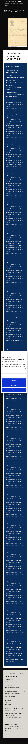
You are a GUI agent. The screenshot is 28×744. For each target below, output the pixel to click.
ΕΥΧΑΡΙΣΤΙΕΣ (8, 733)
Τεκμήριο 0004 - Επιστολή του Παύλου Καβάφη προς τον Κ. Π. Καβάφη (14, 121)
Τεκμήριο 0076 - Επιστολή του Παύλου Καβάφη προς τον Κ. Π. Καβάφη (14, 539)
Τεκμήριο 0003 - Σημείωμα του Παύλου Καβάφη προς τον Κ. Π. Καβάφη (14, 116)
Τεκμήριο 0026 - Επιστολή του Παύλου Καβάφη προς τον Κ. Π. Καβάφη (14, 249)
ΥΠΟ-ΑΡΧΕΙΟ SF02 (12, 70)
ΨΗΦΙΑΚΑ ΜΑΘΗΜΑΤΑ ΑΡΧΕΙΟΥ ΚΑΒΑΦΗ (15, 691)
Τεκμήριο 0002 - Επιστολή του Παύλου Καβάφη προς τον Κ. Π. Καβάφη (14, 110)
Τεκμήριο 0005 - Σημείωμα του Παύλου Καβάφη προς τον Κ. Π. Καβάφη (14, 127)
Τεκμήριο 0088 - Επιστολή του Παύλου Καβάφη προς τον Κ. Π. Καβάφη (14, 603)
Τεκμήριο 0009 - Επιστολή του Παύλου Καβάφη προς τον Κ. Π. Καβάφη (14, 150)
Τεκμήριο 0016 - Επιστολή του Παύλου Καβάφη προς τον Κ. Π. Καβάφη (14, 191)
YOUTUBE (7, 702)
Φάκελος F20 (9, 85)
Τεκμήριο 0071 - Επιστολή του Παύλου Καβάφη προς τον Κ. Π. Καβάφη (14, 510)
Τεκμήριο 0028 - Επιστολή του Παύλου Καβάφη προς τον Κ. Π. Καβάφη (14, 261)
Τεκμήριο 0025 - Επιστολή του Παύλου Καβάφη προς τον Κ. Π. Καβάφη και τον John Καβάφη (14, 243)
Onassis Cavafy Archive (13, 1)
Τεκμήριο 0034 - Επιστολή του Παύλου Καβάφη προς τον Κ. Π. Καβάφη (14, 295)
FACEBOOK (8, 700)
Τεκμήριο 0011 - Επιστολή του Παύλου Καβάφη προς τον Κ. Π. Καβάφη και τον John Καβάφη (14, 162)
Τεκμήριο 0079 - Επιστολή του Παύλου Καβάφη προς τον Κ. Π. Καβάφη (14, 556)
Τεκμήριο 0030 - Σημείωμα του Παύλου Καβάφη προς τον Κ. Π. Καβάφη (14, 272)
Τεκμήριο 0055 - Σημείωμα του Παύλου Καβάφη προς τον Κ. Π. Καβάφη (14, 417)
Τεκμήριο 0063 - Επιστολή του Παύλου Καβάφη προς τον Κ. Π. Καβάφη (14, 464)
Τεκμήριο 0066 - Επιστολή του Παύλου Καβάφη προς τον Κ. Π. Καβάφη (14, 481)
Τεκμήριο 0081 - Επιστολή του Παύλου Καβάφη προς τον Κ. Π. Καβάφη (14, 562)
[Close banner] (25, 352)
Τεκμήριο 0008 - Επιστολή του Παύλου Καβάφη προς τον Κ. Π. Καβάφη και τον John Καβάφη (14, 145)
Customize (21, 376)
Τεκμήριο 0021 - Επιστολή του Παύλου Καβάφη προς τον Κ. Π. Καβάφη (14, 220)
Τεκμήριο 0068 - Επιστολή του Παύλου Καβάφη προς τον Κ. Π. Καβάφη (14, 493)
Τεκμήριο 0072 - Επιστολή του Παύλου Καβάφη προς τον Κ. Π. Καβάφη (14, 516)
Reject (14, 389)
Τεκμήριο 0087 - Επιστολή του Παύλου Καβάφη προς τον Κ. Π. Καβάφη (14, 597)
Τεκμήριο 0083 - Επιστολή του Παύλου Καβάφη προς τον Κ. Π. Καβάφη (14, 574)
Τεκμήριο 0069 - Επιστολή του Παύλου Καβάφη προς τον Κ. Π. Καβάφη (14, 498)
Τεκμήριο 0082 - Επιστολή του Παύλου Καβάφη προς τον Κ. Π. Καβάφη (14, 568)
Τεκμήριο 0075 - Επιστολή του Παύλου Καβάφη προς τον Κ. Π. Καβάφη (14, 533)
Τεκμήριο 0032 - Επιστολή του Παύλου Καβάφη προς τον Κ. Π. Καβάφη (14, 284)
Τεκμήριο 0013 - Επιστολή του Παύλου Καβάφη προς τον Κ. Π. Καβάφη (14, 174)
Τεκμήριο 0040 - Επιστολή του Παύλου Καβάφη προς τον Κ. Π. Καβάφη (14, 330)
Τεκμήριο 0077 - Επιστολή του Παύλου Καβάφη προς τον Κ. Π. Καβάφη (14, 545)
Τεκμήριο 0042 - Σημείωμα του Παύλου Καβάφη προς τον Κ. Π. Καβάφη (14, 342)
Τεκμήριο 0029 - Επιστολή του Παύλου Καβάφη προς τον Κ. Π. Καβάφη (14, 266)
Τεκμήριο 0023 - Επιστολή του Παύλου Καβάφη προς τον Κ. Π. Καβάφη (14, 232)
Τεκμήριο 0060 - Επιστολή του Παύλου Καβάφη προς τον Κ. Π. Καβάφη (14, 446)
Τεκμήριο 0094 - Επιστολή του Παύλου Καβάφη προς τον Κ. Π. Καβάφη (14, 638)
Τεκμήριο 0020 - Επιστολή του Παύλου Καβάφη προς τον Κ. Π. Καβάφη (14, 214)
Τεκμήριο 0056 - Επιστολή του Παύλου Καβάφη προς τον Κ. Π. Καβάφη (14, 423)
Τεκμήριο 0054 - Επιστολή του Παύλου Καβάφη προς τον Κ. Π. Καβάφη (14, 411)
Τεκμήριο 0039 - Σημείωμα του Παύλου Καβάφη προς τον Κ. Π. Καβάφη (14, 324)
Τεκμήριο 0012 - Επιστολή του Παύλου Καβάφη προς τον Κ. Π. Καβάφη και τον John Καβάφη (14, 168)
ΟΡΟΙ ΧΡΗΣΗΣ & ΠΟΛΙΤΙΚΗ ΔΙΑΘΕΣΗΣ (14, 728)
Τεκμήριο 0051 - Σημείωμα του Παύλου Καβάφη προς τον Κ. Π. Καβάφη (14, 394)
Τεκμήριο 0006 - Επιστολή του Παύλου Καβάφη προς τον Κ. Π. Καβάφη (14, 133)
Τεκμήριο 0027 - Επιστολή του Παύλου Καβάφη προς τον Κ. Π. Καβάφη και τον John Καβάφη (14, 255)
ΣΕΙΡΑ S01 (9, 75)
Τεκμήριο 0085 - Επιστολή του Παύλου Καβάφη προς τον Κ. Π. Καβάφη (14, 585)
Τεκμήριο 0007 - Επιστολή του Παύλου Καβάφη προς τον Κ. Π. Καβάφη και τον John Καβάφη (14, 139)
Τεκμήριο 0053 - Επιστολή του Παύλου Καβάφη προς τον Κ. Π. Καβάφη (14, 406)
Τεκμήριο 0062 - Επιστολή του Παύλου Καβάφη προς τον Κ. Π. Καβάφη (14, 458)
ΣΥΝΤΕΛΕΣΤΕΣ (8, 730)
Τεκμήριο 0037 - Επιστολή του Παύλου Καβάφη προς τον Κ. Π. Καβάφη (14, 313)
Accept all (14, 380)
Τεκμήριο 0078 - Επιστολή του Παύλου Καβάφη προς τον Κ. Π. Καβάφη (14, 551)
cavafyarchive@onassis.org (14, 687)
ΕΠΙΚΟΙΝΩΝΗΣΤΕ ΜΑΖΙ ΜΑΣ (12, 735)
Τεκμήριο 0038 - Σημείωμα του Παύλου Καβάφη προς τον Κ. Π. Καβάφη (14, 319)
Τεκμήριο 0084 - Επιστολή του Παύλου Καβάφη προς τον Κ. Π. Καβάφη (14, 580)
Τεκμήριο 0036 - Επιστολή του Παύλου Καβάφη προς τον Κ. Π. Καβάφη (14, 307)
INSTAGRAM (8, 704)
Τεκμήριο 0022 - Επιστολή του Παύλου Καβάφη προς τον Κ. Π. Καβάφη (14, 226)
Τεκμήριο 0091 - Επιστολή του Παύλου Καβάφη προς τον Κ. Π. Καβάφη (14, 620)
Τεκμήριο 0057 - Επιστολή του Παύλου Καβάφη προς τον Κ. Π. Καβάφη (14, 429)
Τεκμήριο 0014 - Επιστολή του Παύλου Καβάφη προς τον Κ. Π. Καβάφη (14, 179)
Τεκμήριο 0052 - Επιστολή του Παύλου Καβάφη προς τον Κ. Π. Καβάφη (14, 400)
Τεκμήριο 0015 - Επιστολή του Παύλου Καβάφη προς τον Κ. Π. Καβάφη (14, 185)
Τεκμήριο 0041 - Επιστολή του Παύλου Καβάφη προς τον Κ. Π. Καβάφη (14, 336)
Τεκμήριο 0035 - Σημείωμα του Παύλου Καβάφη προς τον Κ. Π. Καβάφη (14, 301)
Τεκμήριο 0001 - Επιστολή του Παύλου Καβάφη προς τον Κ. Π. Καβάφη (14, 104)
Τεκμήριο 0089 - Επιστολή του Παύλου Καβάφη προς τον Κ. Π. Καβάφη (14, 609)
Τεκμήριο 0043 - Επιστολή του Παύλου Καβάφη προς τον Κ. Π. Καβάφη (14, 348)
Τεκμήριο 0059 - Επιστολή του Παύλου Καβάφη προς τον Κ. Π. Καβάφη (14, 440)
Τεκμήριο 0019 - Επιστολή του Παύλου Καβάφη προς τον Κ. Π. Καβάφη (14, 208)
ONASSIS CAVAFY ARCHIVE (14, 673)
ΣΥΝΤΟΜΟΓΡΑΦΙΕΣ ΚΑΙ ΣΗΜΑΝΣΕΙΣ (13, 726)
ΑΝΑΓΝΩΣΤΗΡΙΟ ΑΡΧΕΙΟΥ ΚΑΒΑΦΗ (13, 693)
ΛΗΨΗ (15, 741)
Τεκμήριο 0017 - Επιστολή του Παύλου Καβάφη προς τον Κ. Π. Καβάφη (14, 197)
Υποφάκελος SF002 (11, 92)
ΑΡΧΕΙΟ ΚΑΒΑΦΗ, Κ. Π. (15, 66)
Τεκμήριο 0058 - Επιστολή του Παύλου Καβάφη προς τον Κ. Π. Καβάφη (14, 435)
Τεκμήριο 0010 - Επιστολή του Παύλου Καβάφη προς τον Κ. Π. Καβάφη (14, 156)
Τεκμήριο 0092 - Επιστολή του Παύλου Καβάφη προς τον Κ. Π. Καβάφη (14, 626)
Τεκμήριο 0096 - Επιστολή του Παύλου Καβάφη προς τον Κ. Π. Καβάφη (14, 649)
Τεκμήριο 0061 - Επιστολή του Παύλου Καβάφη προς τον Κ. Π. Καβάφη (14, 452)
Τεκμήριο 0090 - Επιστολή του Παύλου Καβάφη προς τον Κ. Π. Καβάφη (14, 614)
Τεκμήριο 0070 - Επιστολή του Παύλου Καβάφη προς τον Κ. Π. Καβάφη (14, 504)
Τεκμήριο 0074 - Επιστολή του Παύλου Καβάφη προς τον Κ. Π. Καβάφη (14, 527)
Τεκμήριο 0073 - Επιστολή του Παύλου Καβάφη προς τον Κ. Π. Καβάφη (14, 522)
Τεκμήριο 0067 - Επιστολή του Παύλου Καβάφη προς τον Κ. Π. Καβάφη (14, 487)
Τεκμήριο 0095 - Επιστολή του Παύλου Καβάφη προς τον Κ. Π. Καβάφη (14, 643)
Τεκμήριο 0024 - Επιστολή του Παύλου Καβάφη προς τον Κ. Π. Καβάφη (14, 237)
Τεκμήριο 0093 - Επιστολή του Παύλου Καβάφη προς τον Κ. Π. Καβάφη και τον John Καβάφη (14, 632)
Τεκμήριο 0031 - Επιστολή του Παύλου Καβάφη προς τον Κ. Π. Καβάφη (14, 278)
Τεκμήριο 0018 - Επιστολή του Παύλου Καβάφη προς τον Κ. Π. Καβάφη (14, 203)
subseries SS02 (10, 80)
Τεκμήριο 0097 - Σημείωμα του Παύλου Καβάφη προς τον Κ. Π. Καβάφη (14, 655)
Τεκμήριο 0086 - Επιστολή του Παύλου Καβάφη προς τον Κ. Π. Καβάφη (14, 591)
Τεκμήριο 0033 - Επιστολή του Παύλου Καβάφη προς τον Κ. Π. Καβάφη (14, 290)
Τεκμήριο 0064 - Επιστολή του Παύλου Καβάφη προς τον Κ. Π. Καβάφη (14, 469)
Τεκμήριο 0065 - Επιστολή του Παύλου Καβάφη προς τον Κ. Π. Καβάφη (14, 475)
